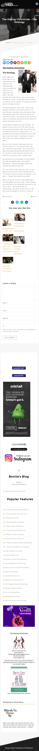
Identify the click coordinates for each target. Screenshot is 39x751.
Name (5, 303)
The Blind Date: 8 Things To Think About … (8, 249)
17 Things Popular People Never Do (15, 530)
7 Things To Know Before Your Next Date (17, 547)
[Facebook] (4, 62)
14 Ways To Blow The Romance (14, 526)
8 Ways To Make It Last (12, 555)
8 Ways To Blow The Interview (14, 551)
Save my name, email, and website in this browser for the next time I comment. (19, 330)
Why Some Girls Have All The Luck (15, 491)
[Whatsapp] (25, 62)
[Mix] (22, 62)
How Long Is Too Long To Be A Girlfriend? (17, 567)
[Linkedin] (11, 62)
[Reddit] (18, 62)
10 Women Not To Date (12, 518)
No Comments (8, 196)
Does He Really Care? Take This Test (15, 563)
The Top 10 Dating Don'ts (12, 592)
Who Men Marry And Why (12, 596)
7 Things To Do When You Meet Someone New (18, 543)
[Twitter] (8, 62)
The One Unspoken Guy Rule (13, 588)
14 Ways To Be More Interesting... (15, 522)
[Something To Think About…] (10, 720)
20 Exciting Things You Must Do (14, 538)
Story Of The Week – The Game (8, 268)
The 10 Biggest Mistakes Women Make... (16, 584)
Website (5, 318)
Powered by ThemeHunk (24, 748)
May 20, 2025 (24, 56)
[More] (29, 62)
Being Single (10, 748)
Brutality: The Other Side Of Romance (16, 559)
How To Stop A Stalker (11, 571)
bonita (34, 196)
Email (5, 310)
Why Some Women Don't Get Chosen (15, 600)
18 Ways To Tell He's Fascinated (14, 534)
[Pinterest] (15, 62)
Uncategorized (15, 56)
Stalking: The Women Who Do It (14, 580)
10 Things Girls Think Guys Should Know (17, 509)
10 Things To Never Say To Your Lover (16, 514)
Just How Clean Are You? (12, 576)
